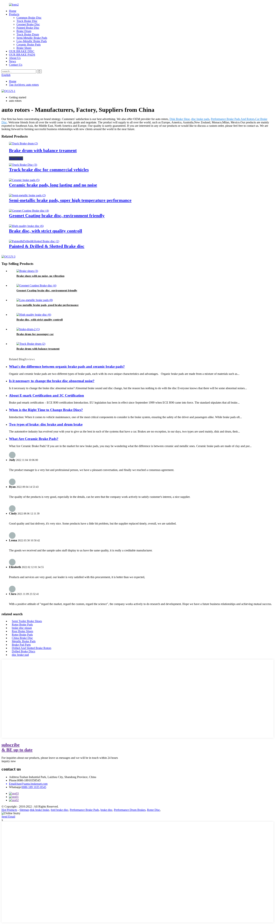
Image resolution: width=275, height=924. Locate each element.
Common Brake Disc (29, 17)
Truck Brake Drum (27, 34)
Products (14, 14)
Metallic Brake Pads (24, 641)
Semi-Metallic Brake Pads (31, 37)
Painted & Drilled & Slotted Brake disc (46, 246)
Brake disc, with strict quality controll (45, 230)
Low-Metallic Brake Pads (31, 41)
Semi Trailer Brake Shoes (27, 621)
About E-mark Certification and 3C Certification (46, 395)
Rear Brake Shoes (22, 631)
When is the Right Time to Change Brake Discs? (46, 410)
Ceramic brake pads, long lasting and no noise (53, 185)
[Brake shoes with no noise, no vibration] (27, 271)
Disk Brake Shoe (179, 119)
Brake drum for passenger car (35, 334)
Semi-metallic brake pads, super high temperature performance (70, 200)
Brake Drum (23, 31)
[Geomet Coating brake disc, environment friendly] (29, 210)
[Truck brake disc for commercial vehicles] (23, 164)
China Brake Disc (22, 638)
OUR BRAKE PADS (22, 54)
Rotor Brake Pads (22, 624)
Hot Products (9, 809)
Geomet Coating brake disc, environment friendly (57, 215)
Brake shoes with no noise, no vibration (40, 275)
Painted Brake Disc (27, 27)
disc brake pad (20, 654)
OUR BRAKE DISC (21, 51)
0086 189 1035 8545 (34, 787)
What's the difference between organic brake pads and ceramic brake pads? (67, 366)
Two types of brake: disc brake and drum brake (45, 424)
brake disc (106, 809)
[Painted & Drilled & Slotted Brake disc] (34, 241)
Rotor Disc (153, 809)
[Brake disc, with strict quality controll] (26, 226)
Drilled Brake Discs (23, 651)
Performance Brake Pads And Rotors (232, 119)
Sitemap (24, 809)
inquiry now (8, 761)
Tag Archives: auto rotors (24, 84)
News (12, 61)
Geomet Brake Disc (28, 24)
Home (12, 11)
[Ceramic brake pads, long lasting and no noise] (24, 180)
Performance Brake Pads (84, 809)
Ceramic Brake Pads (28, 44)
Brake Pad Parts (21, 644)
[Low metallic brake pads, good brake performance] (34, 300)
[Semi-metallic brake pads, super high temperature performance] (27, 195)
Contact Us (15, 64)
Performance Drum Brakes (130, 809)
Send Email (8, 816)
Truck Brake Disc (26, 21)
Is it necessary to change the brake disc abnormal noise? (51, 381)
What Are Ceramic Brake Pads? (33, 439)
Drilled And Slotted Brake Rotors (31, 648)
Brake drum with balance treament (43, 150)
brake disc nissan (22, 627)
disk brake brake (39, 809)
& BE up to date (17, 747)
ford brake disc (59, 809)
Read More (16, 158)
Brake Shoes (23, 47)
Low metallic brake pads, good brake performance (47, 305)
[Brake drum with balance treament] (23, 143)
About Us (15, 58)
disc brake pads (200, 119)
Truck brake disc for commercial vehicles (49, 169)
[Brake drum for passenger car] (28, 329)
